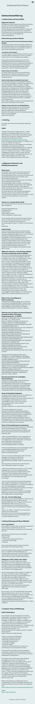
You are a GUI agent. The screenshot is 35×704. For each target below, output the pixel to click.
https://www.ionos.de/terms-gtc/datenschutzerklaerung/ (17, 687)
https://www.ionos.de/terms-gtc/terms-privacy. (14, 139)
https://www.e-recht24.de (9, 692)
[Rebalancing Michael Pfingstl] (17, 7)
